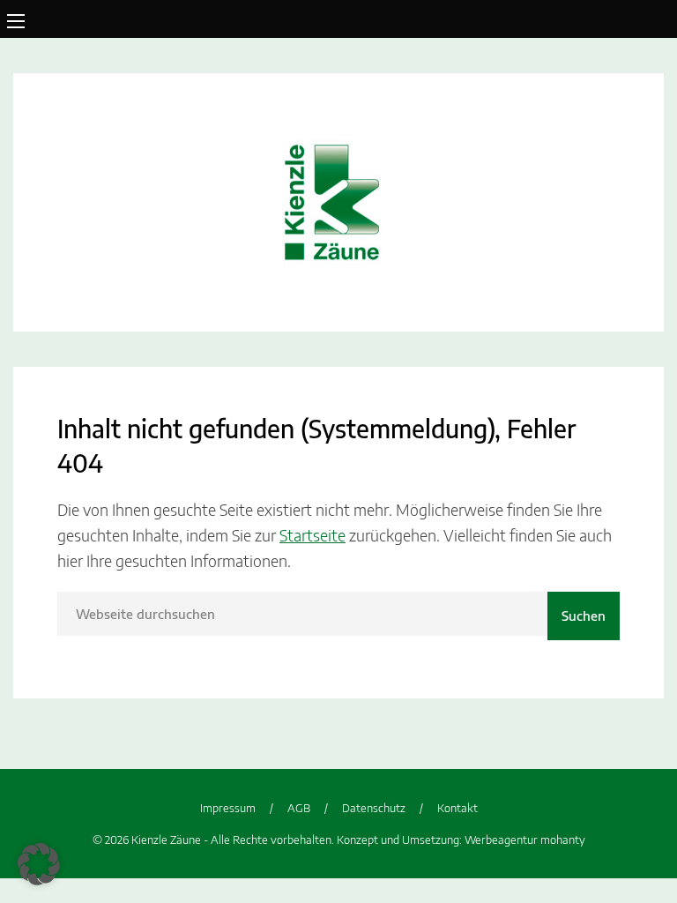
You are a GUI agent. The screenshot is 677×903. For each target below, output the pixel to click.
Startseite (312, 535)
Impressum (228, 808)
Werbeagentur (501, 839)
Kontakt (457, 808)
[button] (39, 864)
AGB (298, 808)
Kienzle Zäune (338, 202)
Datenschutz (373, 808)
